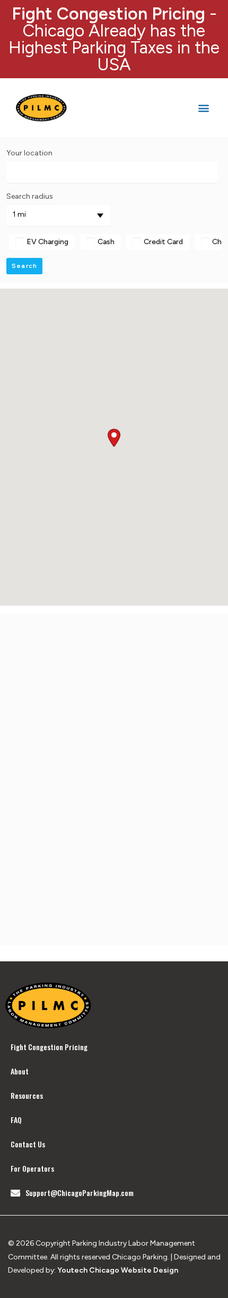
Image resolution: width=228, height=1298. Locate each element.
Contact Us (28, 1143)
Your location (29, 153)
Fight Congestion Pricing (49, 1046)
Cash (106, 241)
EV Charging (47, 241)
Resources (27, 1095)
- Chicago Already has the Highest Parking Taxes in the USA (114, 39)
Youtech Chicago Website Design (117, 1270)
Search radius (29, 196)
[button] (203, 108)
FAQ (16, 1119)
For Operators (32, 1168)
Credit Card (163, 241)
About (20, 1071)
